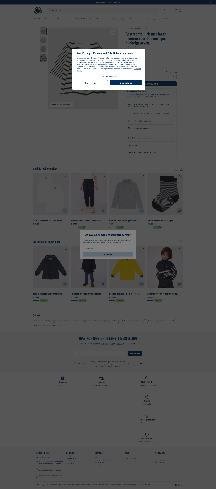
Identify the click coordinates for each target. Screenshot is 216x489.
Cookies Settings (109, 76)
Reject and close (91, 83)
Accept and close (126, 83)
